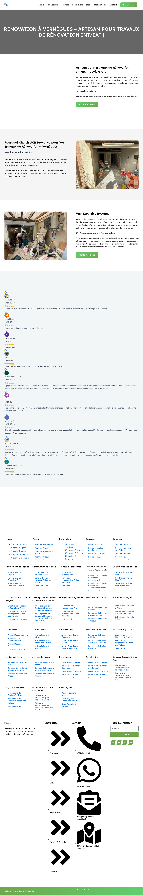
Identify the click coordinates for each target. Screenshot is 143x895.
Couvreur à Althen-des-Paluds (123, 549)
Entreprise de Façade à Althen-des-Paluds (124, 612)
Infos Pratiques (100, 5)
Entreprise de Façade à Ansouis (124, 618)
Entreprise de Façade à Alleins (124, 607)
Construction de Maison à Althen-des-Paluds (44, 580)
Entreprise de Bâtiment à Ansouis (98, 647)
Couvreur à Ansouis (123, 553)
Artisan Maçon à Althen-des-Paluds (16, 639)
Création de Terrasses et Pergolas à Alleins (17, 607)
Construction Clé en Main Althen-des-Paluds (123, 585)
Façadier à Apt (94, 557)
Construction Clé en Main (123, 573)
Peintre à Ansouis (42, 557)
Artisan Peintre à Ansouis (42, 647)
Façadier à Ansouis (96, 553)
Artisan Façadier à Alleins (69, 641)
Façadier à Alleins (96, 544)
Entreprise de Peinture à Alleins (97, 608)
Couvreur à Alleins (123, 544)
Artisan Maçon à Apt (16, 649)
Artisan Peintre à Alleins (42, 636)
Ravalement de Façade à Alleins (15, 579)
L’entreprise (53, 5)
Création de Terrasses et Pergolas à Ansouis (17, 620)
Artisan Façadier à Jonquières (69, 636)
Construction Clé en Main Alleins (123, 579)
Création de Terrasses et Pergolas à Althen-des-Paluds (17, 613)
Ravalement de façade (14, 573)
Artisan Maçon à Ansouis (15, 645)
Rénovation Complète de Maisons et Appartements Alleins (97, 585)
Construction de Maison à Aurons (42, 587)
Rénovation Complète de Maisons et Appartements (97, 577)
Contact (113, 5)
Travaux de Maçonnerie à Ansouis (70, 587)
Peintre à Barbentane (44, 544)
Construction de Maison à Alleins (41, 573)
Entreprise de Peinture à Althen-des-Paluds (97, 614)
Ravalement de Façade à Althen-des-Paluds (17, 585)
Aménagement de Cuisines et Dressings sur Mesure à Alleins (43, 608)
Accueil (42, 5)
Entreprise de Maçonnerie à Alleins (70, 607)
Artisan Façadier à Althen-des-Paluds (69, 647)
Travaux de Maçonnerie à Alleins (70, 573)
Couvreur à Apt (121, 557)
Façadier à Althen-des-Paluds (96, 549)
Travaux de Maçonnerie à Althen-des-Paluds (70, 580)
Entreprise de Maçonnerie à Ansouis (70, 620)
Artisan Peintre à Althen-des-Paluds (43, 641)
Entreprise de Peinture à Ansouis (97, 619)
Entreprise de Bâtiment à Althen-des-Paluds (98, 641)
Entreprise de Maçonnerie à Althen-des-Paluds (70, 613)
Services (65, 5)
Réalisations (77, 5)
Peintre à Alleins (41, 548)
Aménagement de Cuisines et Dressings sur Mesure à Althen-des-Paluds (43, 617)
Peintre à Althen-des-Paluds (44, 552)
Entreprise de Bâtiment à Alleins (98, 636)
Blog (88, 5)
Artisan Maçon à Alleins (18, 635)
